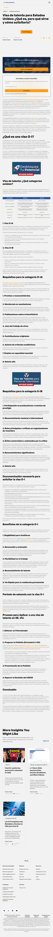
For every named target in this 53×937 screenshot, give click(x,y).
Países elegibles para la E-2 (9, 874)
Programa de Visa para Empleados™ (8, 900)
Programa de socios (23, 869)
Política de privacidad (27, 916)
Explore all (46, 741)
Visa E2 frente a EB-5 (7, 876)
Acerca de (21, 876)
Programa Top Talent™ (8, 894)
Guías (37, 876)
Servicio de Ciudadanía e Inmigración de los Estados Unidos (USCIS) (29, 647)
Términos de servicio (36, 916)
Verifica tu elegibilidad (26, 69)
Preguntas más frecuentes (25, 879)
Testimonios (22, 871)
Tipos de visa (22, 887)
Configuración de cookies (46, 916)
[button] (49, 2)
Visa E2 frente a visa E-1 (8, 879)
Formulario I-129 (29, 645)
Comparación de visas (41, 871)
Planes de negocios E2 (8, 871)
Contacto (21, 874)
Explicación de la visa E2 (8, 869)
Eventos (38, 879)
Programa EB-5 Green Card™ (9, 896)
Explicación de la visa (41, 874)
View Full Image (26, 32)
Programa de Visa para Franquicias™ (8, 888)
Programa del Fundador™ (8, 891)
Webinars (38, 869)
